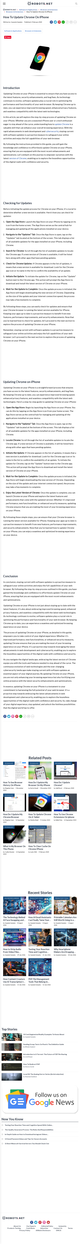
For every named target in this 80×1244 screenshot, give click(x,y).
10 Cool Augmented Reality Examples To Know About (43, 1034)
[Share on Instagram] (12, 716)
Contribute (30, 1228)
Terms (70, 1228)
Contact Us (58, 1228)
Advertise (44, 1228)
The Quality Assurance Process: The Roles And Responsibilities (29, 1130)
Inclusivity (62, 1226)
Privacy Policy (24, 1230)
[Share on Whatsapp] (63, 22)
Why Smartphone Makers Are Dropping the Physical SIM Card (64, 952)
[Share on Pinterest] (59, 22)
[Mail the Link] (71, 22)
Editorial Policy (47, 1226)
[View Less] (75, 22)
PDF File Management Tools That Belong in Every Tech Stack (38, 982)
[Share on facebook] (51, 22)
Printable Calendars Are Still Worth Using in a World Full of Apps (65, 920)
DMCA (58, 1230)
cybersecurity (52, 131)
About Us (17, 1226)
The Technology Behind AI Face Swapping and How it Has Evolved (14, 920)
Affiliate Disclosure (43, 1230)
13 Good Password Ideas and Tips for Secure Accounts (26, 1139)
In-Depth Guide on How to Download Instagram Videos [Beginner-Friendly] (26, 1134)
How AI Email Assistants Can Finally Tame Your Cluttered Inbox (39, 920)
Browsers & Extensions (33, 31)
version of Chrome (18, 158)
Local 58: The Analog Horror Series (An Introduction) (43, 1074)
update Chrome (62, 124)
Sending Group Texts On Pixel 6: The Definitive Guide (43, 1044)
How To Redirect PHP (31, 1064)
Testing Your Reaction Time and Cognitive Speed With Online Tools (28, 1125)
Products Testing (14, 1228)
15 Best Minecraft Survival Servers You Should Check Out (27, 1143)
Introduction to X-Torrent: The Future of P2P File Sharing (45, 1054)
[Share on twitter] (55, 22)
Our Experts (31, 1226)
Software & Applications (13, 31)
